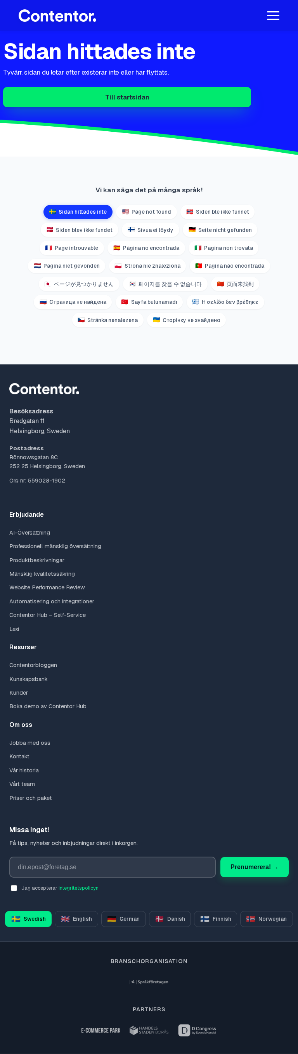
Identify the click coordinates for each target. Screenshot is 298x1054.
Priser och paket (30, 797)
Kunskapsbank (28, 679)
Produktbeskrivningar (36, 560)
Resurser (23, 647)
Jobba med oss (29, 742)
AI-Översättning (29, 532)
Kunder (18, 692)
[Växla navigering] (273, 15)
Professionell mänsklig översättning (55, 546)
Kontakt (19, 756)
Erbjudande (26, 514)
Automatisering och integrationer (51, 601)
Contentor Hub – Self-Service (47, 614)
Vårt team (22, 783)
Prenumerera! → (254, 867)
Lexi (14, 628)
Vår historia (24, 770)
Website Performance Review (47, 587)
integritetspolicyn (79, 888)
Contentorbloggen (33, 665)
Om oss (20, 725)
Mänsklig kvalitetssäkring (42, 573)
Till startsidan (127, 97)
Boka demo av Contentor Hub (48, 706)
